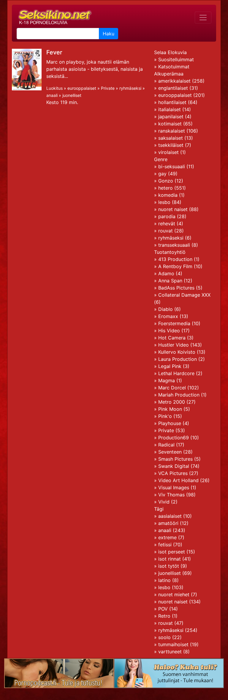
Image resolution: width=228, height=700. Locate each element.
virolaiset (168, 152)
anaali (52, 95)
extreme (167, 537)
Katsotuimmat (173, 67)
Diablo (165, 309)
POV (163, 609)
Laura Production (177, 359)
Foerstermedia (174, 323)
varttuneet (170, 652)
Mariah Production (179, 395)
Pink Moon (170, 409)
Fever (54, 52)
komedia (168, 195)
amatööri (168, 523)
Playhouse (169, 423)
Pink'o (165, 416)
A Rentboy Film (175, 266)
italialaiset (169, 109)
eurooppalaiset (81, 88)
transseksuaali (174, 245)
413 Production (175, 259)
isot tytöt (168, 566)
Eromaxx (168, 316)
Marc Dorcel (172, 388)
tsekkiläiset (170, 145)
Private (108, 88)
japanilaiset (170, 116)
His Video (169, 331)
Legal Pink (169, 366)
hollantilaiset (172, 102)
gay (162, 174)
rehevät (166, 223)
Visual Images (173, 487)
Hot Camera (172, 338)
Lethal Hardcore (176, 373)
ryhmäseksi (130, 88)
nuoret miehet (173, 594)
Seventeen (170, 452)
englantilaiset (173, 88)
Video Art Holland (178, 480)
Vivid (164, 502)
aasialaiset (170, 516)
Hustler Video (173, 345)
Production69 (173, 438)
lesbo (164, 202)
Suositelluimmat (176, 59)
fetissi (165, 545)
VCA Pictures (173, 473)
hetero (165, 188)
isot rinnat (169, 559)
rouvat (165, 231)
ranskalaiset (171, 131)
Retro (164, 616)
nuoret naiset (173, 209)
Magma (166, 380)
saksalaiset (170, 138)
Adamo (166, 273)
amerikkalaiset (174, 81)
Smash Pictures (175, 459)
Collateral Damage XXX (184, 295)
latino (164, 580)
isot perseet (171, 552)
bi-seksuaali (171, 166)
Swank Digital (173, 466)
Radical (166, 445)
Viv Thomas (171, 495)
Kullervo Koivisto (176, 352)
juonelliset (71, 95)
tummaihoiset (173, 644)
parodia (166, 216)
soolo (164, 637)
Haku (108, 34)
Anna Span (170, 281)
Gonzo (165, 181)
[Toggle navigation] (203, 17)
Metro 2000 (171, 402)
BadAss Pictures (176, 288)
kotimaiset (170, 124)
